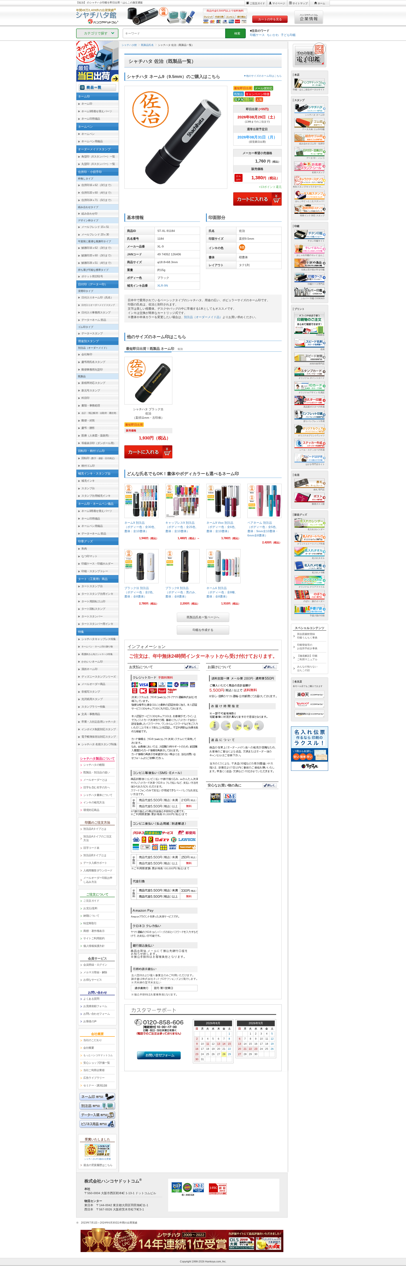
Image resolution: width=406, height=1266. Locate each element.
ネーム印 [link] (86, 103)
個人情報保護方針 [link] (93, 945)
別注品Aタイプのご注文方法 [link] (97, 838)
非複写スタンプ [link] (90, 691)
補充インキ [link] (88, 480)
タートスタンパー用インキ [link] (97, 623)
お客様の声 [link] (90, 1021)
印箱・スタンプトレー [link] (94, 571)
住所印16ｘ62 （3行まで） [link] (97, 185)
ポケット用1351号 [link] (92, 276)
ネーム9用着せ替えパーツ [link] (96, 111)
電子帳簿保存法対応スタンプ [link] (98, 736)
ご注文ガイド (257, 3)
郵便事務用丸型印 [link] (92, 369)
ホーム (321, 3)
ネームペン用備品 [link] (92, 141)
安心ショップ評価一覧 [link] (96, 1062)
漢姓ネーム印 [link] (89, 669)
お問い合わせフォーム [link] (96, 1013)
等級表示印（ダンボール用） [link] (98, 443)
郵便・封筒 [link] (88, 420)
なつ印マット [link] (89, 556)
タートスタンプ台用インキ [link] (97, 593)
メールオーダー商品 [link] (93, 684)
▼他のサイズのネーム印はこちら (263, 75)
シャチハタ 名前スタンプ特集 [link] (99, 744)
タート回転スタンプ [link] (93, 608)
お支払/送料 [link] (90, 908)
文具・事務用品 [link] (90, 714)
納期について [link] (91, 915)
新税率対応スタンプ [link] (93, 382)
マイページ (278, 3)
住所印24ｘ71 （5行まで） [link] (97, 200)
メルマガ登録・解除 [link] (95, 972)
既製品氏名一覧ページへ (203, 617)
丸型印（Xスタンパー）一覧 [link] (98, 163)
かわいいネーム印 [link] (92, 661)
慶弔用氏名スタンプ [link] (93, 362)
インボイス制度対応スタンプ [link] (98, 729)
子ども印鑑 (288, 35)
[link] (141, 513)
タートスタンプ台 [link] (92, 586)
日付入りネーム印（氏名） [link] (97, 297)
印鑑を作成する (203, 630)
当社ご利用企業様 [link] (93, 1070)
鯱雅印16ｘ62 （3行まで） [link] (97, 247)
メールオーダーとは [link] (95, 779)
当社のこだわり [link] (92, 1040)
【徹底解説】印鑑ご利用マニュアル (307, 657)
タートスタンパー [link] (92, 616)
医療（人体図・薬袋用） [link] (96, 435)
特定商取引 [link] (90, 923)
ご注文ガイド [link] (91, 900)
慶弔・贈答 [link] (88, 427)
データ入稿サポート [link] (95, 862)
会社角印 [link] (86, 354)
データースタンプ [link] (92, 333)
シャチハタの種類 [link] (93, 764)
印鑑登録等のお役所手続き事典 (307, 646)
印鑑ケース (257, 35)
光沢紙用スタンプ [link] (92, 699)
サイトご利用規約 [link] (93, 938)
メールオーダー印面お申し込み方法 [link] (97, 879)
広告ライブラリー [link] (93, 1077)
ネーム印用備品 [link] (90, 118)
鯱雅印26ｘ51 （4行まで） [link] (97, 262)
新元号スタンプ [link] (90, 390)
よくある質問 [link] (91, 998)
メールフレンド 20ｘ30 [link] (95, 234)
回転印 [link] (98, 458)
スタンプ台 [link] (88, 488)
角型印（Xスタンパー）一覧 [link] (98, 156)
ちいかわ (273, 35)
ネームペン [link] (88, 133)
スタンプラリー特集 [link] (93, 706)
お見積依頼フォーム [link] (95, 1006)
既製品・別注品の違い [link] (96, 772)
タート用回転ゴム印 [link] (93, 601)
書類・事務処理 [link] (90, 405)
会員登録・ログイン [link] (95, 964)
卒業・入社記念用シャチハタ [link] (98, 721)
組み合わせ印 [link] (89, 213)
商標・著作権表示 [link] (93, 930)
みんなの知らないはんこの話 (307, 668)
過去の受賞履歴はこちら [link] (97, 1165)
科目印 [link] (85, 397)
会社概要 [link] (88, 1047)
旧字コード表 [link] (91, 847)
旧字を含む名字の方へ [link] (96, 787)
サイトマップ (300, 3)
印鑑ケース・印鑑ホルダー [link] (97, 563)
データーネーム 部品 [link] (93, 319)
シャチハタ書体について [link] (97, 795)
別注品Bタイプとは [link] (94, 855)
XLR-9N (162, 285)
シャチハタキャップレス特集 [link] (98, 639)
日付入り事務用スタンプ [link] (96, 312)
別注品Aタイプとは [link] (94, 828)
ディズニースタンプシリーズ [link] (98, 676)
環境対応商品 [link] (91, 810)
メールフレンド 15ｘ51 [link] (95, 226)
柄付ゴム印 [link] (88, 465)
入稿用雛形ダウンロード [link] (97, 870)
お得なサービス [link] (92, 979)
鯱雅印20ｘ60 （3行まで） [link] (97, 255)
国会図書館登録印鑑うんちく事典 (307, 636)
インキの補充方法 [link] (93, 802)
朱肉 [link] (84, 548)
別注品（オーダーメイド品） (203, 317)
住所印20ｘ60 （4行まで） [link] (97, 192)
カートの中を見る (270, 19)
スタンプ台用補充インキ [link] (96, 495)
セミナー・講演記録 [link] (95, 1085)
